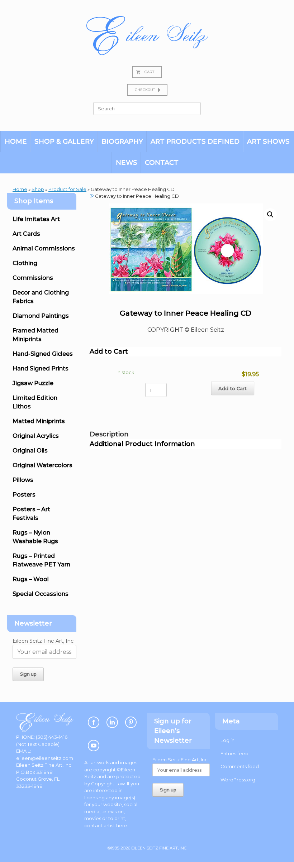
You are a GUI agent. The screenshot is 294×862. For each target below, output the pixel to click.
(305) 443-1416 (51, 737)
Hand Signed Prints (40, 368)
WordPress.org (237, 779)
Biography (122, 141)
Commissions (33, 277)
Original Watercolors (42, 465)
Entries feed (234, 753)
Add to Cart (232, 388)
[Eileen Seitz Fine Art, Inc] (147, 35)
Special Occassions (40, 593)
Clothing (25, 263)
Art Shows (268, 141)
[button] (270, 214)
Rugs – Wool (31, 579)
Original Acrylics (36, 435)
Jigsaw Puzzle (33, 383)
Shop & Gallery (64, 141)
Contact (162, 162)
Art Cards (26, 233)
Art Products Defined (195, 141)
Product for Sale (67, 189)
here (121, 825)
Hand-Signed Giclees (43, 353)
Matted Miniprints (39, 421)
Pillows (23, 480)
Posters (24, 494)
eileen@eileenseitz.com (44, 758)
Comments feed (239, 766)
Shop (38, 189)
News (126, 162)
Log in (227, 740)
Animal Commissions (44, 248)
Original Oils (30, 450)
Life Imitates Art (36, 219)
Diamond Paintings (41, 315)
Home (16, 141)
